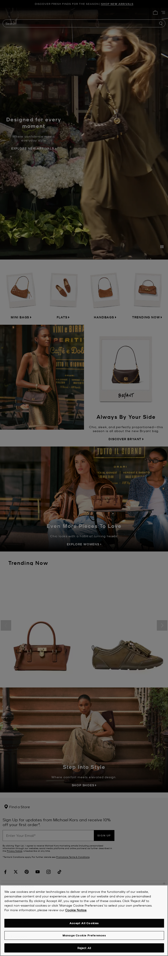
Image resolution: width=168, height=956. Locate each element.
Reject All (84, 948)
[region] (84, 920)
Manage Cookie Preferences (84, 935)
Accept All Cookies (84, 923)
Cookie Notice (76, 910)
